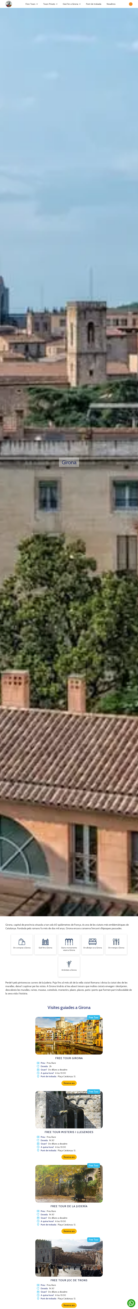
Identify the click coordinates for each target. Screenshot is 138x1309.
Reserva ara (69, 1083)
